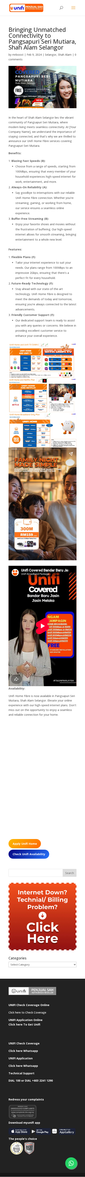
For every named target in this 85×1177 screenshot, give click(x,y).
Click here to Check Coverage (27, 1012)
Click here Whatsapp (23, 1051)
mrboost (18, 54)
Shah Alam (65, 54)
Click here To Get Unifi (24, 1024)
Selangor (50, 54)
